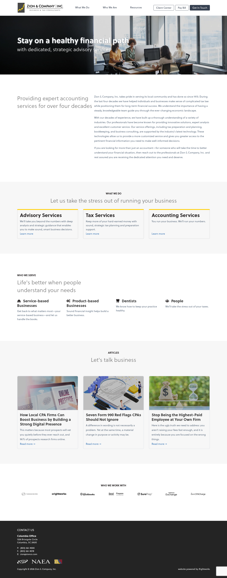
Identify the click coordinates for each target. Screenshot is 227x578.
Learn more (34, 233)
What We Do (82, 7)
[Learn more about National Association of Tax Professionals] (22, 561)
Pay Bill (182, 7)
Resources (136, 7)
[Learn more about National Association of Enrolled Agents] (41, 561)
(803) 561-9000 (27, 548)
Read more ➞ (47, 444)
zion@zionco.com (28, 554)
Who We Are (110, 7)
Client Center (163, 7)
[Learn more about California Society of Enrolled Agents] (58, 561)
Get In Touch (199, 7)
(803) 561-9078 (27, 551)
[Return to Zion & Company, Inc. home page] (40, 7)
